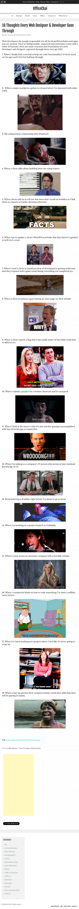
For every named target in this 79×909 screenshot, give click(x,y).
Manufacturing (11, 862)
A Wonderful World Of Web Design (23, 740)
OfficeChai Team (23, 35)
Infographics (10, 855)
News (7, 869)
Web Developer (36, 748)
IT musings (26, 748)
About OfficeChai (29, 2)
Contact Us (55, 2)
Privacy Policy (45, 2)
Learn (35, 16)
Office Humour (13, 748)
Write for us (63, 16)
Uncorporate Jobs (12, 890)
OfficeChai (40, 8)
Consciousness (11, 848)
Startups (19, 16)
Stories (27, 16)
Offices (42, 16)
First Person (10, 851)
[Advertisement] (18, 785)
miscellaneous (11, 866)
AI (12, 16)
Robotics (8, 880)
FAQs (37, 2)
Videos (7, 894)
